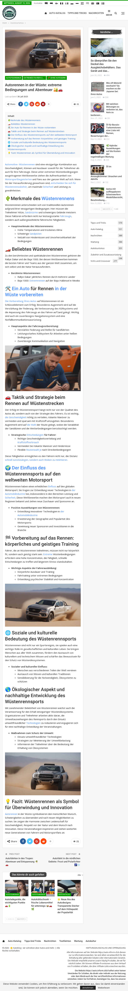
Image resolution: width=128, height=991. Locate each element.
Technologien (33, 722)
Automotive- (11, 164)
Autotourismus (13, 78)
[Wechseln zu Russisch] (77, 3)
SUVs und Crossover (100, 261)
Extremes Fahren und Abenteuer (35, 78)
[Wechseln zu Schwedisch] (102, 3)
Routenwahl (32, 449)
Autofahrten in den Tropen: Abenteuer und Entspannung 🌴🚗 (21, 861)
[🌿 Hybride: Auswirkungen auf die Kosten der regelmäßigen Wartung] (97, 149)
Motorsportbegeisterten (18, 179)
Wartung (95, 241)
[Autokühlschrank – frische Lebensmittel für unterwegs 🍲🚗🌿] (43, 888)
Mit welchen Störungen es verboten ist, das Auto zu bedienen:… (107, 109)
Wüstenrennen (27, 164)
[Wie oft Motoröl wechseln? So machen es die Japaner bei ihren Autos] (97, 86)
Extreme (47, 554)
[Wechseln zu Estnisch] (51, 3)
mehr (109, 15)
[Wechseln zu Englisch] (92, 3)
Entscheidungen (35, 434)
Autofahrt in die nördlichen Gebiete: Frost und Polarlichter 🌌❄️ (64, 861)
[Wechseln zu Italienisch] (66, 3)
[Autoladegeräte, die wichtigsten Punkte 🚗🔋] (16, 888)
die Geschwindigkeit (15, 417)
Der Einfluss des (29, 467)
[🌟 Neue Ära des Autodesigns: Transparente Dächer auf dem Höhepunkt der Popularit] (69, 888)
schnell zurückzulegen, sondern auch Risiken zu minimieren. (36, 459)
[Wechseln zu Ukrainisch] (87, 3)
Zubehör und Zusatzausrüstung (106, 254)
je (40, 449)
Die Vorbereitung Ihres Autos (21, 301)
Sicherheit (48, 186)
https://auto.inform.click (108, 952)
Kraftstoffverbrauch (28, 442)
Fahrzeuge (65, 216)
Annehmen (87, 987)
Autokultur (91, 941)
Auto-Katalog (57, 13)
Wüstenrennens (58, 198)
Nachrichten (96, 13)
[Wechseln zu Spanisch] (82, 3)
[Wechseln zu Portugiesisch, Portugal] (97, 3)
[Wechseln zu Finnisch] (56, 3)
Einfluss (52, 486)
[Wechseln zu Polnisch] (72, 3)
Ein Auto (21, 288)
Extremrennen (37, 280)
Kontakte (38, 3)
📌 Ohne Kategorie (57, 78)
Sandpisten (36, 233)
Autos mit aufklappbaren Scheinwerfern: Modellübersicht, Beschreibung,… (107, 194)
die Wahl (31, 424)
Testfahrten (65, 941)
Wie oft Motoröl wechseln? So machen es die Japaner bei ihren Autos (106, 88)
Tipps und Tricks (77, 13)
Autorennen (11, 813)
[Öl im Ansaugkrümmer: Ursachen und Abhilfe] (97, 170)
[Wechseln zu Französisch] (61, 3)
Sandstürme (31, 212)
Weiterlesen (104, 988)
